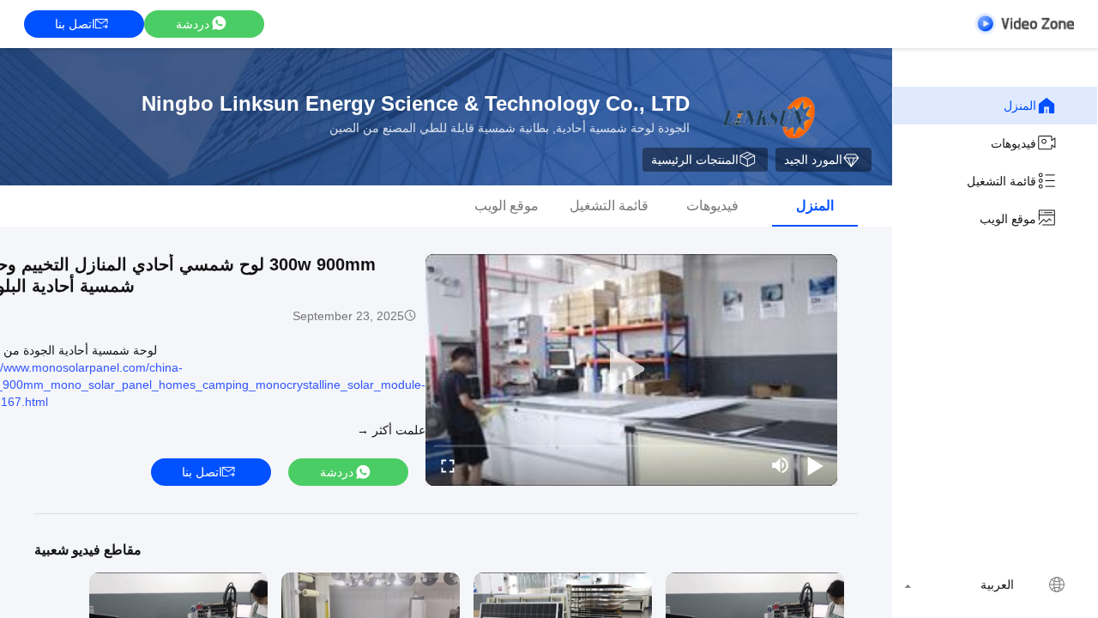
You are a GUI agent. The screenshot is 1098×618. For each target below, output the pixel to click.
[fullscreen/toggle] (448, 465)
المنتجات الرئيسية (695, 160)
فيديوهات (1013, 143)
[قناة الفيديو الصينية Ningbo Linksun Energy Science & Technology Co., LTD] (1024, 23)
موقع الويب (1008, 219)
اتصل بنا (75, 24)
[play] (631, 369)
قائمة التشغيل (1001, 181)
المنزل (1020, 105)
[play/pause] (815, 465)
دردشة (192, 24)
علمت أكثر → (391, 430)
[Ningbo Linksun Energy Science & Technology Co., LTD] (767, 116)
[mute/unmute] (780, 465)
